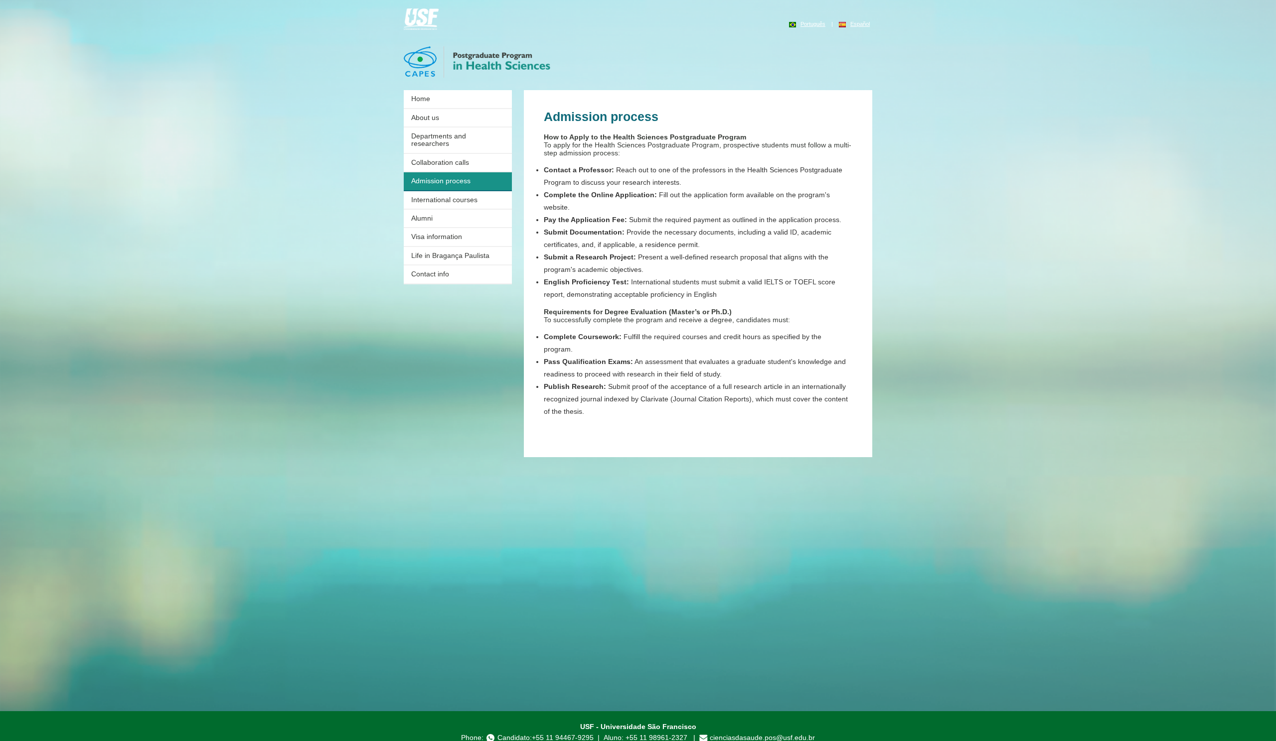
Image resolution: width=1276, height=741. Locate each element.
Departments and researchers (438, 139)
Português (812, 24)
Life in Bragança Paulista (450, 255)
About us (425, 118)
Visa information (436, 237)
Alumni (422, 218)
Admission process (441, 181)
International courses (444, 200)
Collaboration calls (440, 162)
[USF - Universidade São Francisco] (421, 18)
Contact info (430, 274)
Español (860, 24)
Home (420, 99)
